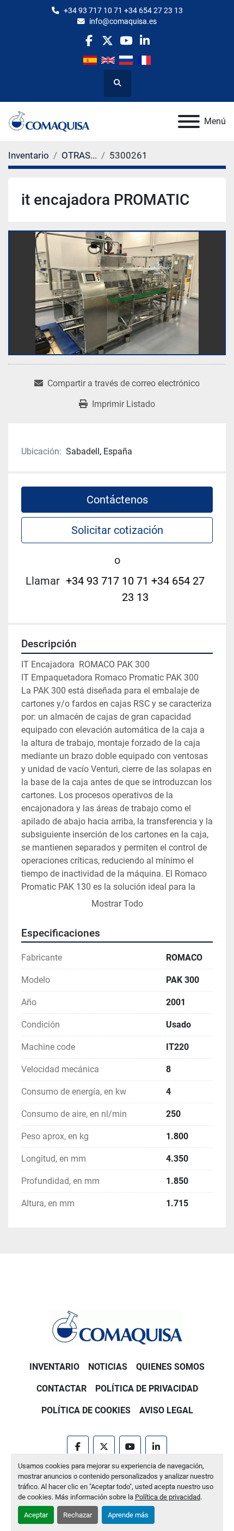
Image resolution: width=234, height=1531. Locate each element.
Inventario (54, 1367)
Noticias (107, 1367)
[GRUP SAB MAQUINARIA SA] (117, 1327)
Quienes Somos (170, 1367)
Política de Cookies (86, 1410)
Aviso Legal (166, 1410)
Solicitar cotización (117, 530)
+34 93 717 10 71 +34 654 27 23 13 (123, 10)
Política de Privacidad (146, 1388)
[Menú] (189, 121)
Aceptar (36, 1515)
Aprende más (128, 1515)
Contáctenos (117, 499)
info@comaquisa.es (123, 21)
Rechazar (77, 1515)
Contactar (61, 1388)
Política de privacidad (167, 1497)
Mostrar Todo (117, 903)
